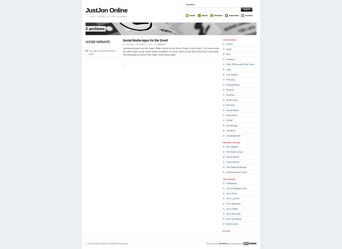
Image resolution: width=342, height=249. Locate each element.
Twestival (230, 130)
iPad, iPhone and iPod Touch (240, 64)
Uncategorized (233, 136)
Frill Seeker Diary (234, 152)
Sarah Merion (232, 157)
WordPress (224, 243)
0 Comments (160, 44)
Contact (249, 15)
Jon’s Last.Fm (233, 198)
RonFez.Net (232, 100)
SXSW (229, 120)
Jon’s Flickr (231, 193)
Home (192, 15)
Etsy (228, 54)
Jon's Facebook (233, 219)
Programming (232, 85)
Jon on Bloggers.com (236, 188)
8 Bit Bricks (231, 183)
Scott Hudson (232, 162)
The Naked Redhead (236, 167)
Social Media (232, 110)
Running (230, 105)
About (205, 15)
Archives (218, 15)
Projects (230, 90)
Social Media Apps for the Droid (145, 40)
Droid (229, 49)
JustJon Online (106, 10)
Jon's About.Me (233, 214)
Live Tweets (232, 75)
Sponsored (231, 115)
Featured (230, 59)
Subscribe (234, 15)
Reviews (230, 95)
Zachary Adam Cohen (236, 172)
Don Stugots (232, 147)
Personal (230, 79)
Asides (229, 44)
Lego (228, 69)
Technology (231, 125)
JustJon (130, 44)
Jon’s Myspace (233, 204)
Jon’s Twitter (232, 209)
